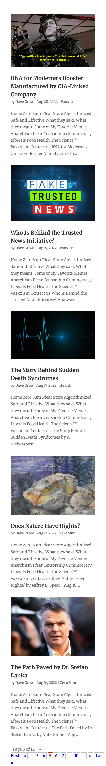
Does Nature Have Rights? (45, 525)
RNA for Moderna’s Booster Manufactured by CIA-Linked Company (50, 86)
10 (76, 755)
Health (65, 385)
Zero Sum (67, 533)
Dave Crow (24, 101)
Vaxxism (68, 101)
